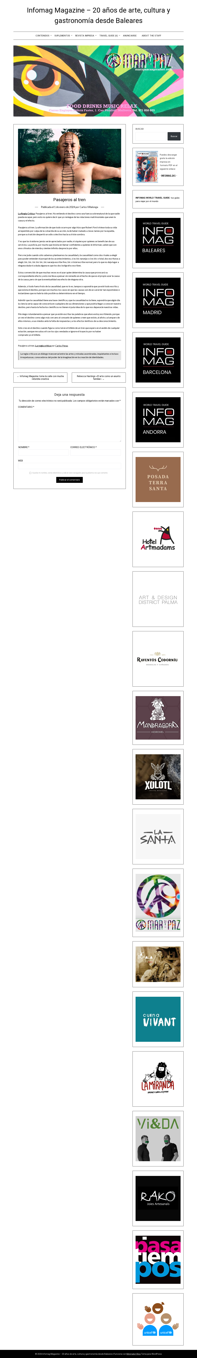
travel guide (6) (108, 35)
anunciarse (130, 35)
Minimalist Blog (133, 1354)
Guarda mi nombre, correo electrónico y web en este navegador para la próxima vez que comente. (70, 473)
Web (20, 460)
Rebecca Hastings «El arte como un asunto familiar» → (99, 377)
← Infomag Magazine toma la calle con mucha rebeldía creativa (40, 377)
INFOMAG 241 (168, 175)
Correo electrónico (83, 447)
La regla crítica (43, 345)
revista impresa (84, 35)
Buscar (140, 129)
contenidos (42, 35)
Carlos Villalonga (89, 207)
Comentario (26, 407)
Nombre (23, 447)
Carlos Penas (61, 345)
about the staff (151, 35)
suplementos (62, 35)
